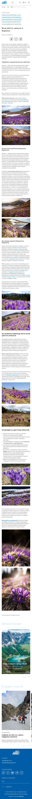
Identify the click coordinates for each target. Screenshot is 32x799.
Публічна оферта (23, 794)
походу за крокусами (19, 249)
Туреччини (7, 101)
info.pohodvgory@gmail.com (9, 762)
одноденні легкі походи (16, 259)
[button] (11, 39)
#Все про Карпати (7, 35)
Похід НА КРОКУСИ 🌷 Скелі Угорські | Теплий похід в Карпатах (12, 19)
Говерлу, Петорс (11, 276)
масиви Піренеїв (23, 99)
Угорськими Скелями (13, 272)
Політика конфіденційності (11, 794)
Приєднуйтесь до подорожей (9, 520)
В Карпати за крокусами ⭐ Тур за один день (12, 15)
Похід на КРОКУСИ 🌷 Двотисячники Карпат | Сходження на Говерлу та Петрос (12, 21)
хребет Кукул (24, 270)
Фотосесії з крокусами (12, 375)
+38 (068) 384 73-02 (7, 760)
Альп (3, 101)
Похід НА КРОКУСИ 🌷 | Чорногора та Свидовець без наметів (12, 24)
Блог (8, 7)
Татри (15, 278)
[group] (16, 651)
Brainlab (21, 796)
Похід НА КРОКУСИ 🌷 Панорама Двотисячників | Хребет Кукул (12, 17)
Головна (3, 7)
